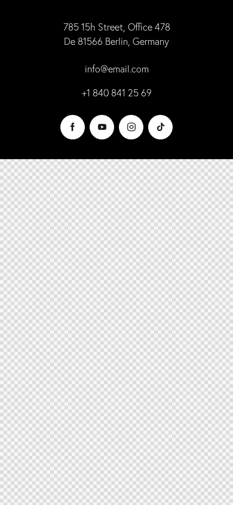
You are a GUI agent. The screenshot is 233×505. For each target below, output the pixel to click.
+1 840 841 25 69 (117, 93)
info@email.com (117, 69)
